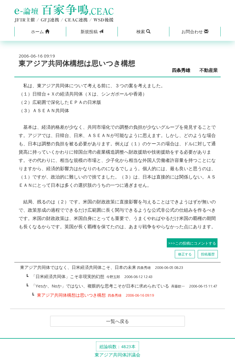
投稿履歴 (208, 254)
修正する (185, 254)
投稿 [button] (90, 31)
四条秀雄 (183, 70)
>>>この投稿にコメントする (192, 243)
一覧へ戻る (117, 321)
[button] (40, 32)
